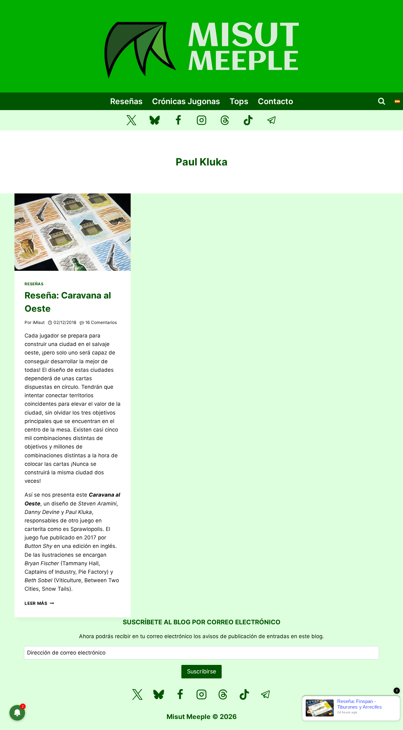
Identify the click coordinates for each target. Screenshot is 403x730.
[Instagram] (201, 120)
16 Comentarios (101, 322)
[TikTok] (248, 120)
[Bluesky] (155, 120)
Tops (239, 101)
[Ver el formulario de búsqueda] (382, 101)
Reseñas (126, 101)
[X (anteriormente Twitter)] (131, 120)
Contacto (275, 101)
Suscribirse (201, 671)
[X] (137, 694)
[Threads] (225, 120)
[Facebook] (178, 120)
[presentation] (72, 232)
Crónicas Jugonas (186, 101)
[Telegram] (272, 120)
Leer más (39, 603)
